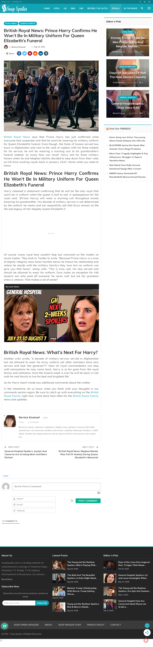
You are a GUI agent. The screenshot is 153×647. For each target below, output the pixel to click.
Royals (116, 8)
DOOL (56, 8)
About (48, 624)
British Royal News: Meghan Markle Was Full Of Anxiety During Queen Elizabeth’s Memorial (78, 454)
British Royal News (17, 137)
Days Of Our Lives (128, 67)
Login (5, 475)
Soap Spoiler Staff (69, 624)
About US (5, 2)
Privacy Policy (95, 624)
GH (65, 8)
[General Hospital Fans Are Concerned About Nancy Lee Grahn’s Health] (110, 604)
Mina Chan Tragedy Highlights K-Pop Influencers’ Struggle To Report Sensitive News (128, 157)
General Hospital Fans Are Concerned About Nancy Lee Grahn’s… (132, 604)
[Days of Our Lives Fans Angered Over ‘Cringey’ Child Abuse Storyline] (110, 565)
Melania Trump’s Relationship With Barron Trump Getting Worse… (82, 591)
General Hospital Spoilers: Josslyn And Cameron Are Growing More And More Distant (25, 454)
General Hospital (128, 97)
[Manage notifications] (146, 640)
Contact (115, 624)
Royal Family (11, 23)
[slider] (51, 340)
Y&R (81, 8)
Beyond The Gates (97, 8)
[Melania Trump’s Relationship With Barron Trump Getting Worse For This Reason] (58, 591)
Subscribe (42, 603)
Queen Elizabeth (27, 23)
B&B (73, 8)
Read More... (7, 579)
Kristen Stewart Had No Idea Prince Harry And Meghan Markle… (128, 42)
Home (47, 8)
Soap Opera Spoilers (26, 624)
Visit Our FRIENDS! (120, 128)
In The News (130, 8)
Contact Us (17, 2)
